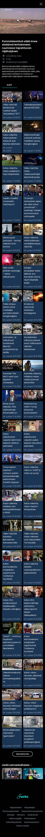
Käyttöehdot (16, 807)
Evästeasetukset (31, 822)
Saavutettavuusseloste (32, 811)
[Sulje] (41, 4)
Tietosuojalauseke (10, 811)
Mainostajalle (15, 818)
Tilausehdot (29, 807)
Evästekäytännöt (14, 822)
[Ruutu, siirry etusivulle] (22, 796)
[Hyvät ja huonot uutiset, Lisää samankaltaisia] (12, 774)
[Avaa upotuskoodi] (42, 10)
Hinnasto (21, 815)
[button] (22, 21)
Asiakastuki (33, 815)
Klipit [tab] (9, 85)
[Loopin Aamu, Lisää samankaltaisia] (33, 774)
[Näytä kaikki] (22, 773)
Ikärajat (10, 815)
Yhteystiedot (30, 818)
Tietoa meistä (22, 826)
